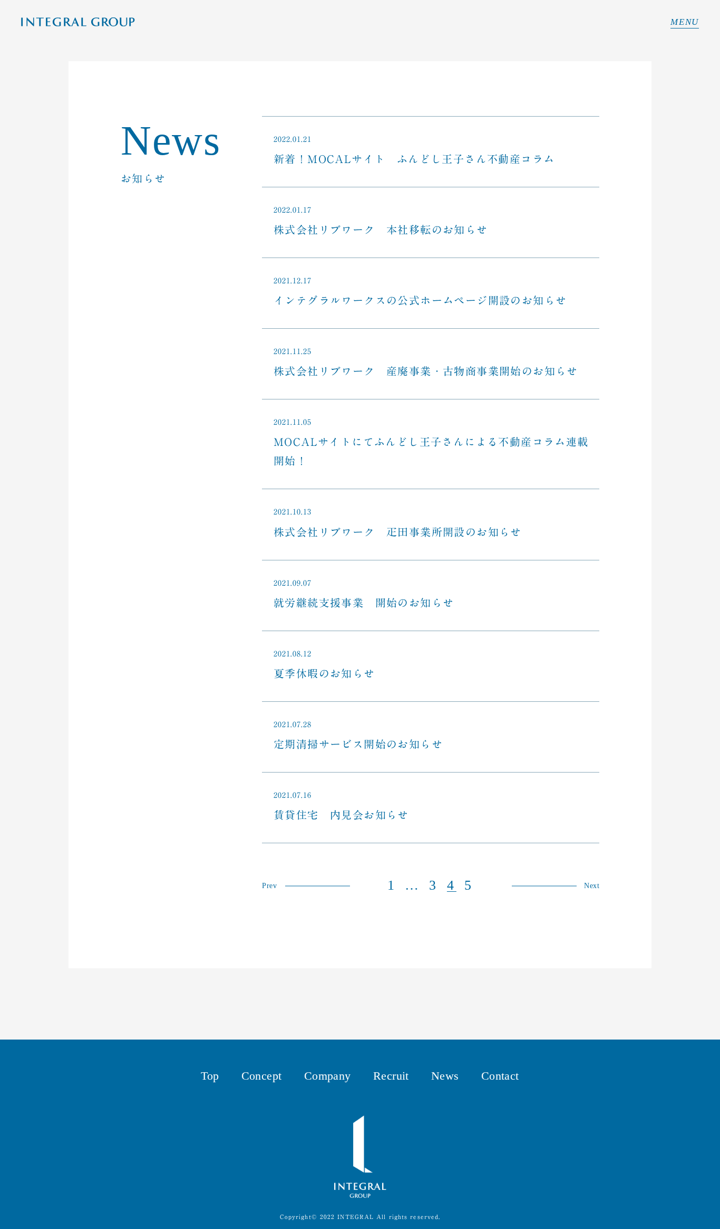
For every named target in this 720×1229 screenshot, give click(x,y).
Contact (500, 1075)
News (445, 1075)
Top (210, 1075)
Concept (261, 1075)
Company (327, 1075)
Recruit (391, 1075)
